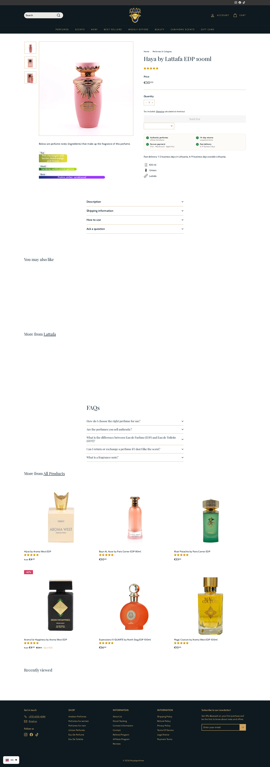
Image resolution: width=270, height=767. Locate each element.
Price (146, 76)
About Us (117, 716)
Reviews (117, 743)
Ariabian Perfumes (77, 716)
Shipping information (100, 210)
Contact (117, 730)
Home (146, 51)
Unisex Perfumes (76, 730)
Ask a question (96, 229)
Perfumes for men (77, 725)
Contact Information (123, 725)
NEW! (94, 29)
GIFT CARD (207, 29)
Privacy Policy (163, 725)
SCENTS (80, 29)
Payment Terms (164, 739)
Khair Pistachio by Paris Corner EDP (192, 551)
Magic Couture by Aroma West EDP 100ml (196, 639)
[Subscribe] (243, 727)
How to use (94, 220)
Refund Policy (164, 721)
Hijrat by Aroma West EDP (37, 551)
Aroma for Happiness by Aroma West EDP (45, 639)
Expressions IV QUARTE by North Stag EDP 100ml (125, 639)
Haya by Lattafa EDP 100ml (38, 303)
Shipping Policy (164, 716)
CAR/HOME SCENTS (183, 29)
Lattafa (50, 334)
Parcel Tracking (120, 721)
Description (94, 201)
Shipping (160, 111)
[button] (151, 68)
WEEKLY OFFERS (138, 29)
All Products (54, 473)
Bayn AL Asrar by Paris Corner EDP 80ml (120, 551)
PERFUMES (62, 29)
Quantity (149, 96)
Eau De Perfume (76, 734)
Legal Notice (163, 734)
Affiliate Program (121, 739)
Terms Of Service (165, 730)
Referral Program (121, 734)
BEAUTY (160, 29)
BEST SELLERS (113, 29)
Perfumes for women (78, 721)
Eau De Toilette (75, 739)
